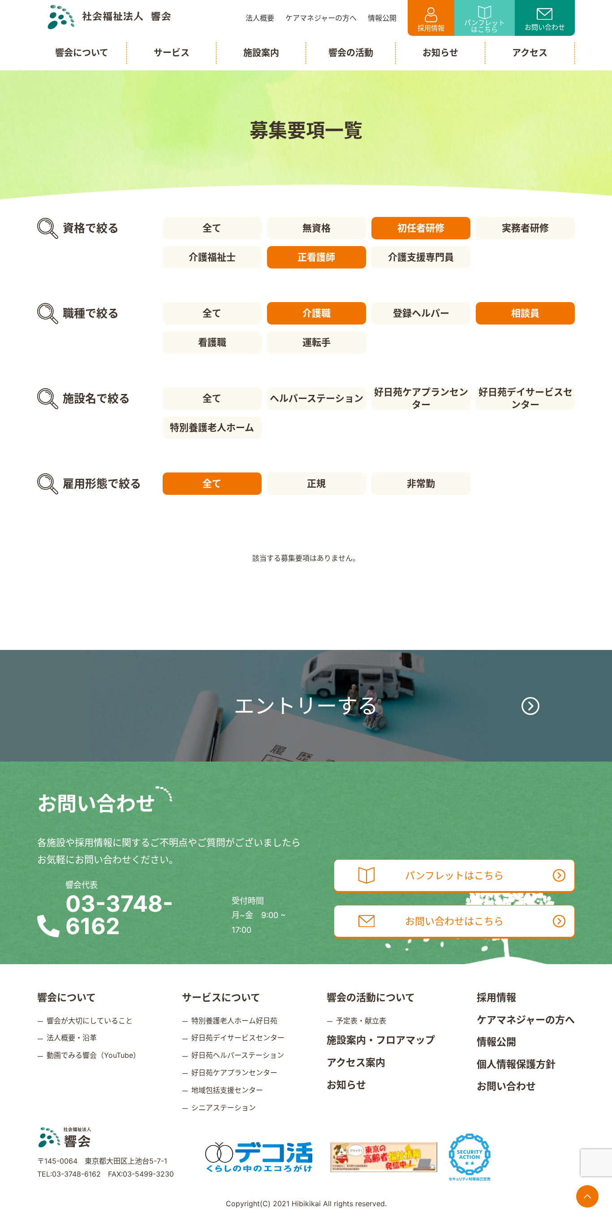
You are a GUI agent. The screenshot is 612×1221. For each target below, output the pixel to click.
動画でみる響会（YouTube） (93, 1055)
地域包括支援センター (227, 1090)
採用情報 (431, 28)
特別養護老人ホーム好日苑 (234, 1020)
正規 (316, 483)
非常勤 (421, 483)
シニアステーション (223, 1107)
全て (212, 228)
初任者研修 (420, 228)
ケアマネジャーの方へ (526, 1020)
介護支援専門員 (421, 257)
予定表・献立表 (361, 1020)
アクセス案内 (356, 1062)
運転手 (316, 342)
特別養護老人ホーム (212, 427)
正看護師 (316, 257)
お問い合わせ (545, 27)
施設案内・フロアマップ (381, 1040)
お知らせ (346, 1085)
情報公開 (496, 1042)
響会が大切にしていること (90, 1020)
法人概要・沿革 (72, 1037)
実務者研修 (525, 228)
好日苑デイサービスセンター (525, 398)
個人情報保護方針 (516, 1064)
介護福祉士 (212, 257)
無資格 (316, 228)
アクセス (529, 53)
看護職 (212, 342)
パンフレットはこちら (484, 26)
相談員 (525, 313)
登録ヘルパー (421, 313)
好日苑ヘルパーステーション (237, 1055)
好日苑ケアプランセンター (421, 398)
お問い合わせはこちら (454, 921)
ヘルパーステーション (316, 398)
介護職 (316, 313)
